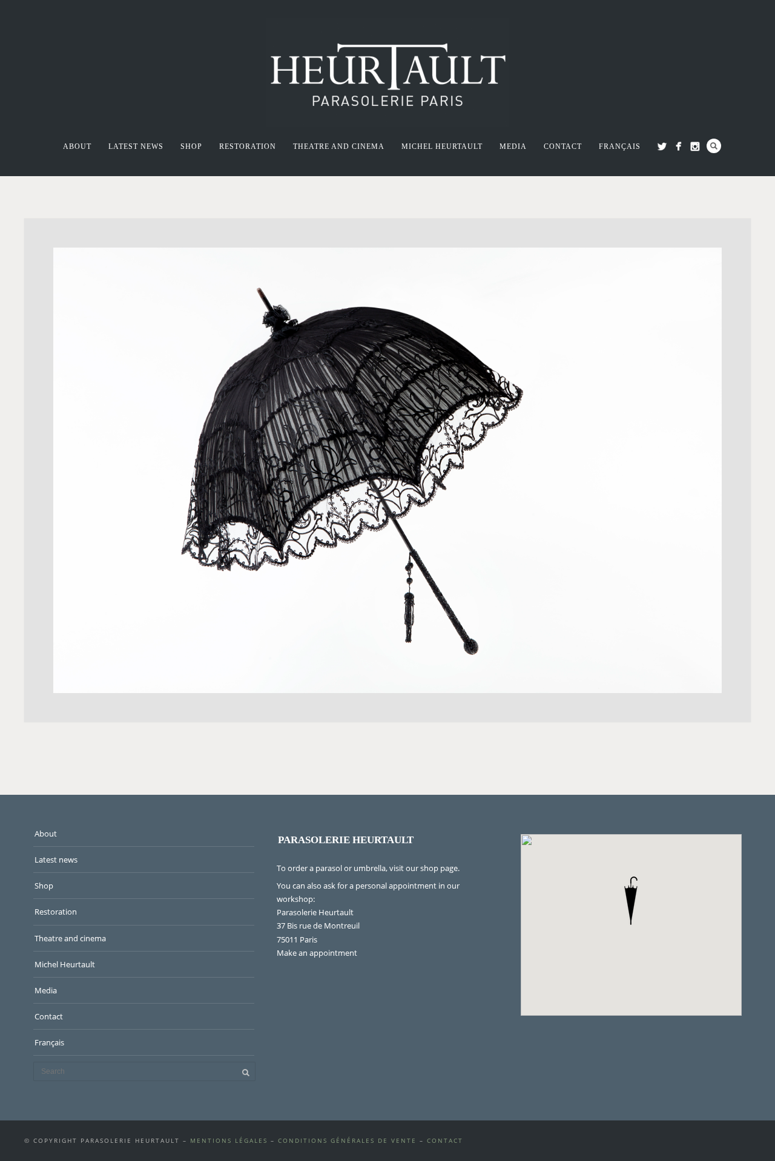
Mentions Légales (229, 1140)
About (77, 146)
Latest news (135, 146)
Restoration (247, 146)
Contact (563, 146)
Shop (191, 146)
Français (620, 146)
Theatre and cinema (338, 146)
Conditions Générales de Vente (347, 1140)
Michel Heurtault (442, 146)
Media (513, 146)
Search (714, 146)
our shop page (432, 868)
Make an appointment (317, 952)
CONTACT (445, 1140)
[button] (631, 901)
